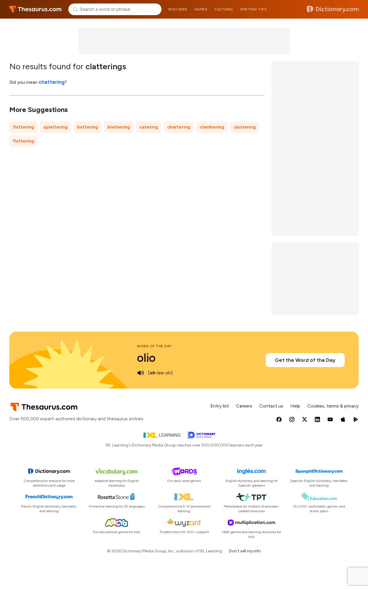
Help (295, 406)
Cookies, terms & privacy (333, 406)
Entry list (219, 406)
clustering (245, 127)
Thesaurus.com (35, 9)
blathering (118, 127)
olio (146, 358)
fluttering (23, 141)
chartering (178, 127)
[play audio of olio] (140, 372)
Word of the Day (154, 346)
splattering (55, 127)
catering (148, 127)
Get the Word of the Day (305, 360)
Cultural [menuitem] (223, 9)
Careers (244, 406)
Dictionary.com (333, 9)
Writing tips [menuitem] (253, 9)
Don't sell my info (245, 551)
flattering (23, 127)
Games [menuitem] (201, 9)
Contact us (271, 406)
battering (87, 127)
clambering (212, 127)
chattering (52, 82)
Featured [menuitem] (177, 9)
